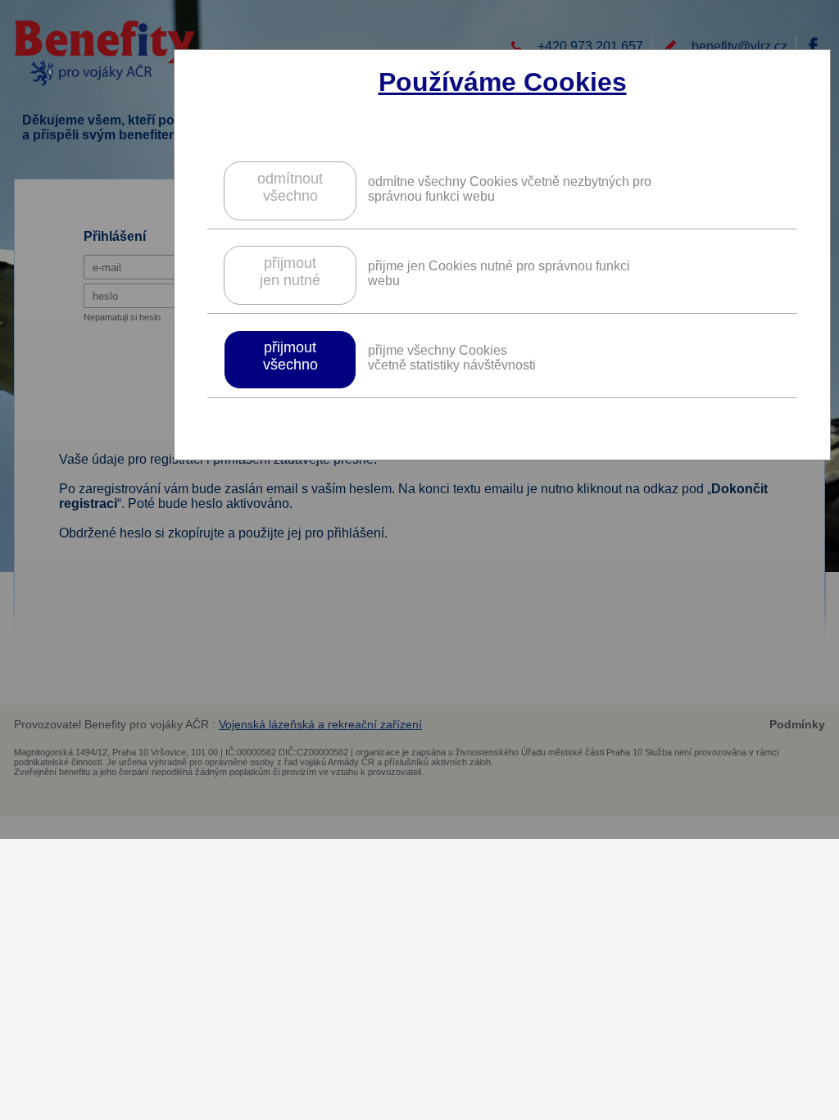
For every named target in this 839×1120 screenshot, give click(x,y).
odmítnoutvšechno (290, 187)
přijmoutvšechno (290, 356)
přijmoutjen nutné (290, 271)
